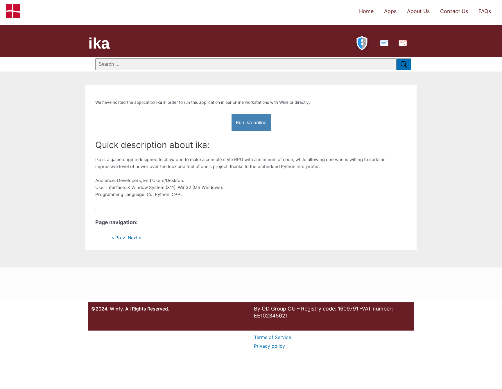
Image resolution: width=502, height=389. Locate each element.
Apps (390, 11)
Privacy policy (269, 346)
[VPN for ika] (362, 42)
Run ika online (251, 122)
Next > (134, 237)
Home (366, 11)
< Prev (118, 237)
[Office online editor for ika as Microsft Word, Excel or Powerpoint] (383, 42)
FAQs (484, 11)
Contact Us (454, 11)
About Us (418, 11)
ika (99, 43)
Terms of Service (272, 337)
